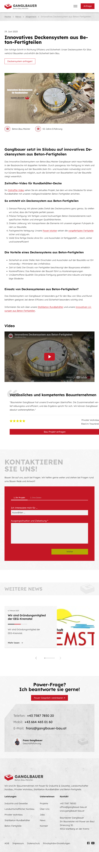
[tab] (19, 497)
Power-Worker (50, 230)
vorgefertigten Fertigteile (80, 230)
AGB (7, 843)
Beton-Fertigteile (13, 825)
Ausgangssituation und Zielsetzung (29, 521)
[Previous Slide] (37, 658)
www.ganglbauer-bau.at (72, 810)
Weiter (70, 551)
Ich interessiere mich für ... (24, 508)
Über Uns (44, 809)
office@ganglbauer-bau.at (73, 807)
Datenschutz (33, 843)
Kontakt (44, 825)
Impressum (18, 843)
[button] (49, 357)
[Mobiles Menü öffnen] (75, 6)
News (42, 820)
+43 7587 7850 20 (40, 716)
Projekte (44, 803)
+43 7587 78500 (68, 803)
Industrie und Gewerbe (16, 803)
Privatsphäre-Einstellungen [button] (56, 843)
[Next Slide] (62, 658)
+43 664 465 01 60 (38, 722)
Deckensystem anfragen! (19, 61)
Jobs (42, 814)
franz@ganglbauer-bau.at (46, 728)
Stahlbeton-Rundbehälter (50, 307)
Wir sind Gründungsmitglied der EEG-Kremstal (27, 617)
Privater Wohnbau (14, 814)
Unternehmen (47, 796)
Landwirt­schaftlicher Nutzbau (19, 809)
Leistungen (10, 796)
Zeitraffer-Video (16, 190)
